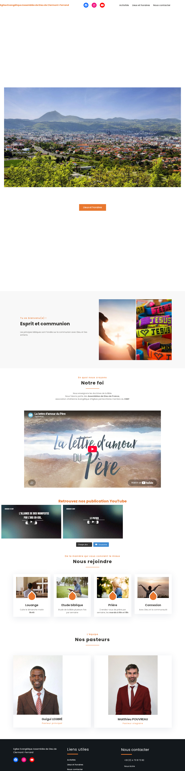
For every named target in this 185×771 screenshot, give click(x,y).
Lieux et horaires (141, 5)
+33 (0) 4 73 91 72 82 (134, 760)
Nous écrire (129, 766)
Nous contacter (161, 5)
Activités (124, 5)
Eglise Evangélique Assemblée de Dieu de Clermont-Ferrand (34, 5)
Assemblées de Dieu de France (103, 396)
